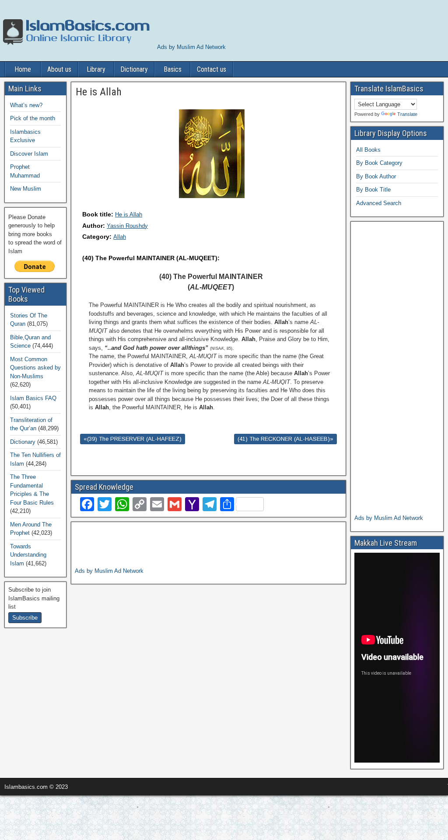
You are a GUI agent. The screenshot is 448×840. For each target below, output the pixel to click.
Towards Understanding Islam (28, 555)
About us (59, 69)
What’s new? (26, 105)
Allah (119, 237)
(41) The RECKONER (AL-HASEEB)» (285, 439)
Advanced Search (378, 203)
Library (96, 69)
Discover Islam (29, 153)
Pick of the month (32, 118)
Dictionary (134, 69)
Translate (407, 114)
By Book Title (373, 189)
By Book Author (376, 176)
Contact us (211, 69)
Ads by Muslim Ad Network (191, 47)
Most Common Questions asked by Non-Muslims (35, 368)
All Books (368, 149)
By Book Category (379, 163)
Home (22, 69)
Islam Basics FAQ (33, 398)
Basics (173, 69)
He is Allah (128, 214)
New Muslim (25, 188)
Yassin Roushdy (127, 226)
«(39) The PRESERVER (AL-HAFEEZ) (133, 439)
